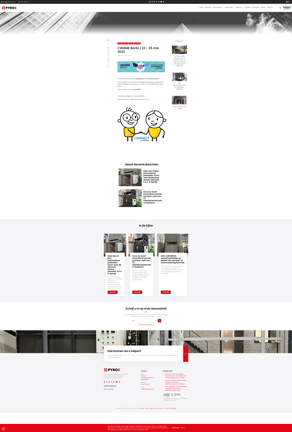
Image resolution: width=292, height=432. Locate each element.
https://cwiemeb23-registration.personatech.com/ (132, 99)
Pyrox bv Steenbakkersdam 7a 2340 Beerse (147, 377)
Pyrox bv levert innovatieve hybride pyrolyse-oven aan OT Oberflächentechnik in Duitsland (176, 382)
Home (119, 43)
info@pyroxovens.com (147, 389)
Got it (183, 428)
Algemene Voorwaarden (155, 408)
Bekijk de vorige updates (146, 325)
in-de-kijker (125, 43)
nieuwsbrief (137, 43)
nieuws (131, 43)
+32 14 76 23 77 (145, 384)
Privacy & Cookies (144, 408)
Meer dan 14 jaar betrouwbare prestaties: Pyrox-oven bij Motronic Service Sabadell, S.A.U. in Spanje (175, 376)
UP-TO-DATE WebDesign (169, 408)
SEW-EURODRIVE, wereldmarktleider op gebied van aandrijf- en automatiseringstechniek (176, 388)
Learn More (175, 428)
